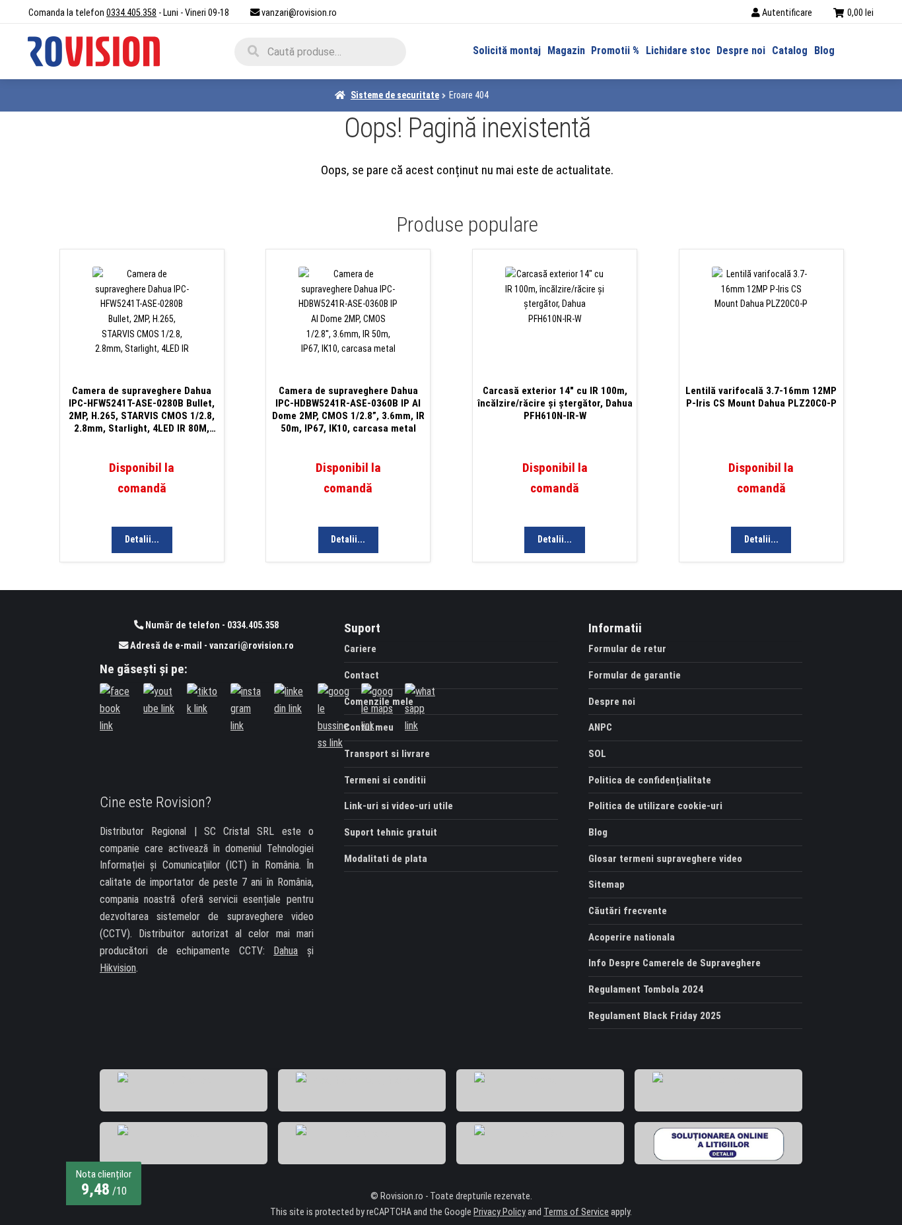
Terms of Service (576, 1212)
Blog (824, 50)
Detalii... (142, 539)
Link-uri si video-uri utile (398, 806)
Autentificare (787, 12)
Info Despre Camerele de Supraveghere (674, 963)
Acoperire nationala (631, 937)
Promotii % (615, 50)
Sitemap (606, 884)
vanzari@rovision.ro (299, 12)
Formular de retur (627, 649)
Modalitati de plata (385, 859)
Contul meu (369, 727)
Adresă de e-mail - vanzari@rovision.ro (211, 645)
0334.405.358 (131, 12)
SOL (597, 754)
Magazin (566, 50)
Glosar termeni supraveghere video (665, 859)
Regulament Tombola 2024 (645, 989)
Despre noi (740, 50)
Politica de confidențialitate (649, 780)
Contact (361, 675)
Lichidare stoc (678, 50)
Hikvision (118, 968)
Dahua (285, 950)
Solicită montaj (507, 50)
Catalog (790, 50)
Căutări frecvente (627, 911)
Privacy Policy (499, 1212)
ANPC (600, 727)
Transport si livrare (387, 754)
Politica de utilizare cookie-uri (655, 806)
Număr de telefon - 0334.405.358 (211, 625)
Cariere (360, 649)
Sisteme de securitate (395, 95)
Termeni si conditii (385, 780)
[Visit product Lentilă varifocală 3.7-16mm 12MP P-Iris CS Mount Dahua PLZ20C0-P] (761, 319)
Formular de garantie (634, 675)
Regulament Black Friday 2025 (654, 1016)
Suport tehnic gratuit (390, 832)
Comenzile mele (378, 702)
